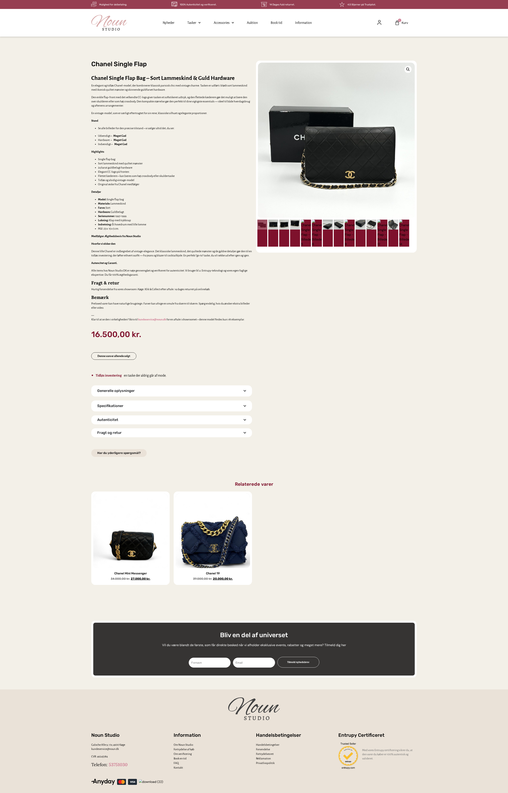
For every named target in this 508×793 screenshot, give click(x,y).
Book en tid (180, 758)
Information (303, 23)
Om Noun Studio (183, 744)
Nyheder (168, 23)
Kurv (405, 23)
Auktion (252, 23)
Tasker (191, 23)
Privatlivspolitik (265, 763)
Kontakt (178, 767)
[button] (388, 22)
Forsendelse (263, 749)
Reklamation (263, 758)
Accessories (222, 23)
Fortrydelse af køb (184, 749)
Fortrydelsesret (265, 753)
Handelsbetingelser (267, 744)
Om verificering (183, 753)
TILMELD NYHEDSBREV (298, 662)
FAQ (176, 763)
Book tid (276, 23)
